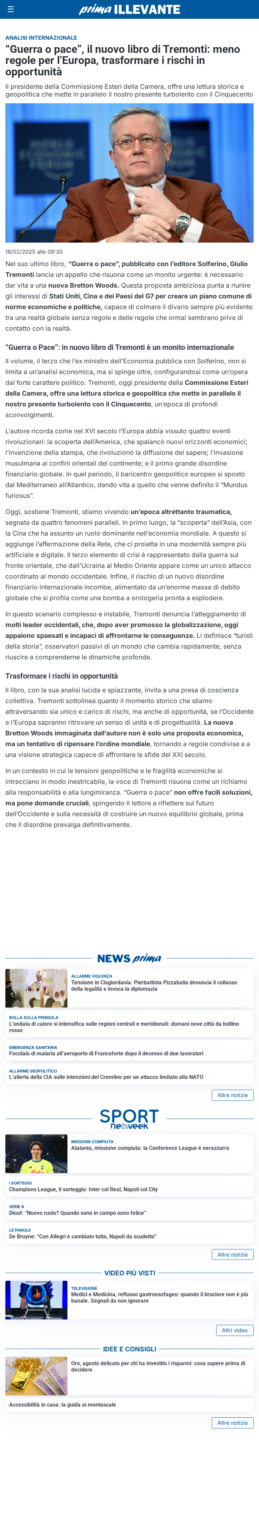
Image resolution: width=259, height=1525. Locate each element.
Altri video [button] (235, 1330)
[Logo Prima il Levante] (129, 9)
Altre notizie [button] (233, 1095)
